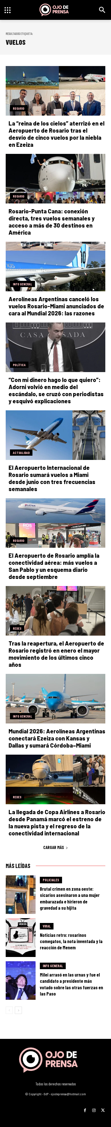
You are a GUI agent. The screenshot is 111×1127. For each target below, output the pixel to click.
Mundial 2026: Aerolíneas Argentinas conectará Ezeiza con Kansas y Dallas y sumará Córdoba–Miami (57, 738)
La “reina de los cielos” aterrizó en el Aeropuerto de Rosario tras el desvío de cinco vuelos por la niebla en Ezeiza (56, 134)
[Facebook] (85, 1108)
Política (19, 365)
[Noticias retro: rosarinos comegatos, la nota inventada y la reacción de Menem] (21, 937)
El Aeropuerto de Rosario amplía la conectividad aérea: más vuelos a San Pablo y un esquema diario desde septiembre (54, 566)
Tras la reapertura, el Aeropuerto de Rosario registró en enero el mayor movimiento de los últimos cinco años (56, 654)
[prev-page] (9, 1010)
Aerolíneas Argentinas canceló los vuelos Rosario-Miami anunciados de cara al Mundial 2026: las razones (56, 306)
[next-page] (18, 1010)
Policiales (51, 880)
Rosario (18, 108)
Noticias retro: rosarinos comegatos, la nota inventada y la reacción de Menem (71, 941)
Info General (22, 284)
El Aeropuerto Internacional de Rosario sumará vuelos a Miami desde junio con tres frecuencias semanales (52, 478)
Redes (17, 628)
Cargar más (53, 847)
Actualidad (21, 453)
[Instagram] (93, 1108)
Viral (47, 926)
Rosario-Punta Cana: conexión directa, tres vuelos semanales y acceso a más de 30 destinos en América (51, 222)
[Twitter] (102, 1108)
